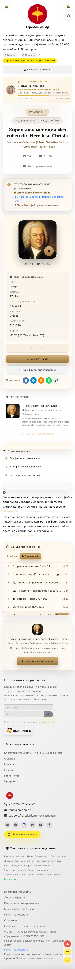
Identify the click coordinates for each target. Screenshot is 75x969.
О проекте (10, 920)
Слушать (39, 348)
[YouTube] (41, 825)
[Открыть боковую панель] (69, 6)
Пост (53, 856)
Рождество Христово (14, 856)
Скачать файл (39, 359)
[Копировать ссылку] (56, 380)
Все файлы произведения (39, 370)
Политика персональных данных (24, 926)
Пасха (30, 856)
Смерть (27, 865)
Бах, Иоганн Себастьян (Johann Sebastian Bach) (35, 142)
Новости (9, 764)
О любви (36, 860)
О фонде (9, 758)
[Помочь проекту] (67, 943)
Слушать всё (31, 556)
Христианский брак (51, 860)
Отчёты (8, 770)
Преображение (35, 874)
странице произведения (18, 535)
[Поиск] (69, 16)
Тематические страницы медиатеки (33, 848)
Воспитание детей (13, 865)
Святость (25, 860)
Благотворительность (20, 744)
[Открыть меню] (6, 6)
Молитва (61, 856)
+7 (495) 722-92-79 (22, 804)
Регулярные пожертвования (21, 903)
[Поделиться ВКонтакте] (26, 380)
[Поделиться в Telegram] (33, 380)
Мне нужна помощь (25, 834)
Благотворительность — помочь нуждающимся (33, 753)
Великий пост (41, 856)
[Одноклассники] (49, 825)
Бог (17, 860)
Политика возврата (16, 914)
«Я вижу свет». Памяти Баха (37, 146)
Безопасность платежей (19, 909)
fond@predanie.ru (21, 810)
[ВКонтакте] (7, 825)
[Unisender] (18, 730)
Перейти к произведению (39, 434)
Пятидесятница (52, 874)
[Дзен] (32, 825)
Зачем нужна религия (15, 870)
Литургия (8, 860)
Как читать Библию (42, 865)
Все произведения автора (25, 475)
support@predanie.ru (32, 816)
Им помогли (11, 775)
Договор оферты (14, 897)
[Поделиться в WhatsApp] (49, 380)
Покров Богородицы (38, 870)
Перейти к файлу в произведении (38, 205)
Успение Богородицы (14, 874)
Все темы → (10, 879)
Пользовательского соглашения (35, 958)
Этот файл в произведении (25, 466)
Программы (11, 781)
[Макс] (24, 825)
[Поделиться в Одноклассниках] (41, 380)
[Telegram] (16, 825)
